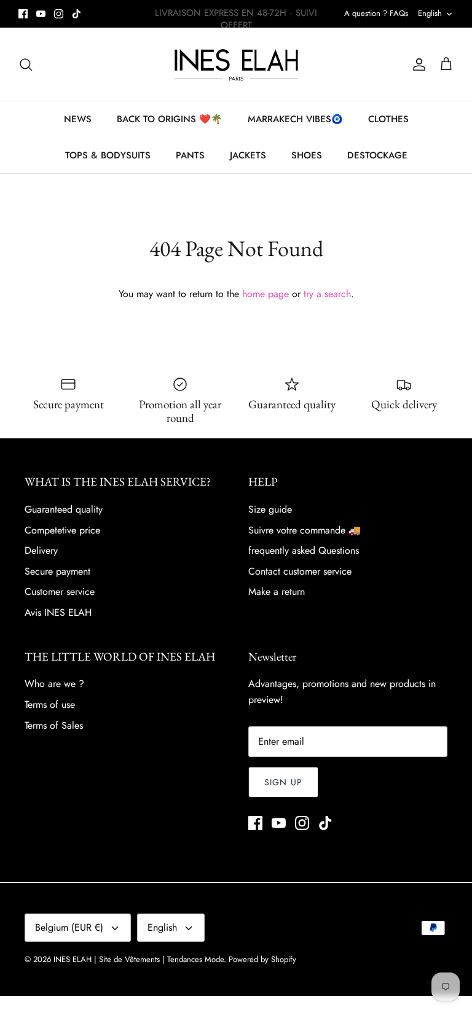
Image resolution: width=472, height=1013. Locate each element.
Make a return (276, 591)
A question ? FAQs (376, 13)
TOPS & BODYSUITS (108, 155)
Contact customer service (300, 571)
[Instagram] (58, 13)
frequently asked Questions (303, 550)
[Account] (417, 64)
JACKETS (248, 155)
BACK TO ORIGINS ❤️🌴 (169, 119)
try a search (327, 294)
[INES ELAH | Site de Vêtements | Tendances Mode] (236, 64)
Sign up (283, 782)
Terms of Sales (54, 725)
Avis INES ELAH (58, 612)
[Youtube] (40, 13)
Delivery (41, 550)
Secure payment (57, 571)
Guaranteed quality (64, 509)
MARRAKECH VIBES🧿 (295, 119)
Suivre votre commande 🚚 (304, 530)
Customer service (60, 591)
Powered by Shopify (262, 959)
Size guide (270, 509)
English (430, 13)
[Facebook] (23, 13)
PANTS (190, 155)
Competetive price (62, 530)
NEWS (78, 119)
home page (265, 294)
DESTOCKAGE (377, 155)
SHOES (306, 155)
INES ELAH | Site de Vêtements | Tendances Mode (138, 959)
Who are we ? (54, 684)
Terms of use (50, 704)
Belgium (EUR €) (69, 927)
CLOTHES (388, 119)
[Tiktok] (76, 13)
